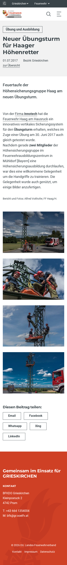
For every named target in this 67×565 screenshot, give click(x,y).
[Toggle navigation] (59, 13)
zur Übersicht (11, 65)
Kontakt (17, 551)
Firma (19, 114)
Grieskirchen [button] (19, 3)
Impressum (30, 551)
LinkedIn (14, 436)
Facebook (35, 415)
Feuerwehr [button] (40, 3)
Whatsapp (15, 426)
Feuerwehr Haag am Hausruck (25, 119)
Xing (38, 426)
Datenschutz (47, 551)
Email (12, 415)
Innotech (30, 114)
